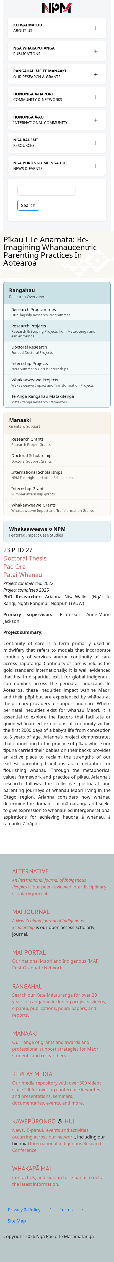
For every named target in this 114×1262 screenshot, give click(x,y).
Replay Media (32, 1074)
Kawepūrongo (34, 1121)
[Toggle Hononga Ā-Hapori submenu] (96, 97)
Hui (69, 1121)
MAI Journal (31, 912)
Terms (66, 1210)
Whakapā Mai (31, 1168)
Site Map (17, 1221)
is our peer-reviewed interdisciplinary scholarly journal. (59, 887)
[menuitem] (52, 28)
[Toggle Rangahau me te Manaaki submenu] (96, 74)
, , (28, 1130)
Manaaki (25, 1033)
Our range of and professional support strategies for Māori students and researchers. (56, 1049)
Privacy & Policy (24, 1210)
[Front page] (57, 8)
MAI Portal (29, 952)
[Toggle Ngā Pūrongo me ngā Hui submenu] (96, 166)
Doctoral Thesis (24, 558)
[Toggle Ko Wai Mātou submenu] (96, 28)
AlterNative (30, 871)
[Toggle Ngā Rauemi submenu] (96, 143)
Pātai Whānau (22, 575)
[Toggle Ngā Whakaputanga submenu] (96, 51)
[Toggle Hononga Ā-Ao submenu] (96, 120)
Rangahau (27, 986)
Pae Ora (14, 566)
